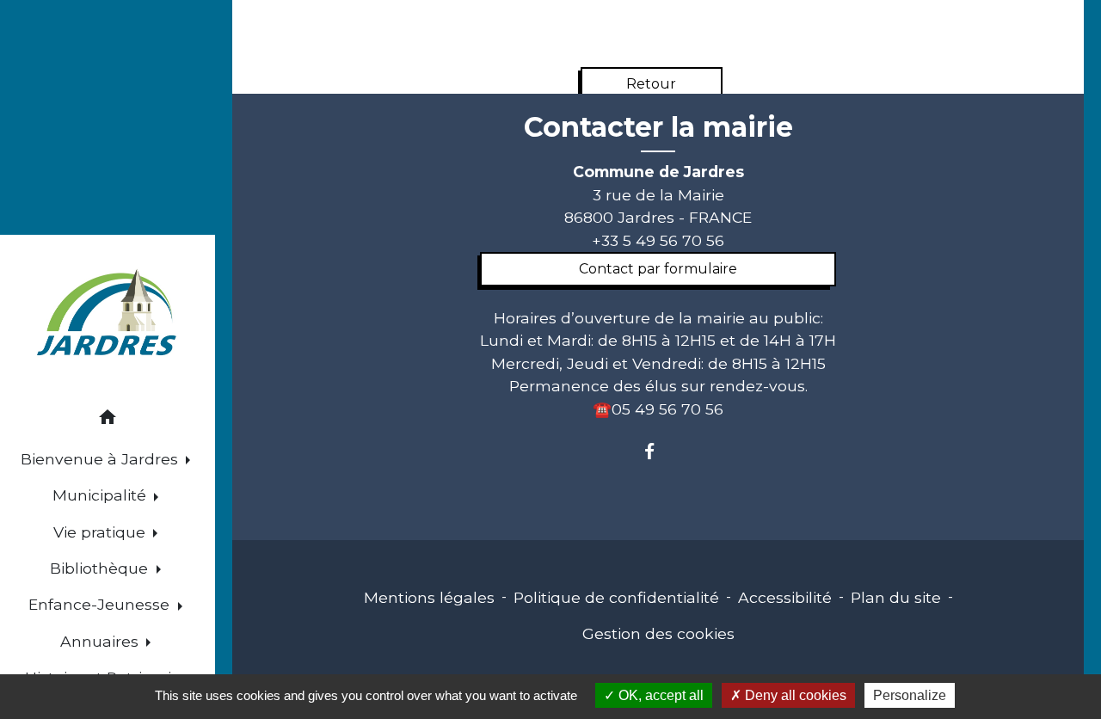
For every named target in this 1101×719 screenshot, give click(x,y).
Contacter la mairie (658, 127)
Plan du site (896, 597)
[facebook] (658, 451)
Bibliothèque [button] (101, 568)
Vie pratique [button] (101, 532)
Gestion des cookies (658, 633)
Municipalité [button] (101, 495)
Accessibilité (785, 597)
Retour (651, 84)
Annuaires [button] (101, 641)
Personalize (909, 695)
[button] (107, 420)
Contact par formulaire (658, 269)
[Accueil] (107, 314)
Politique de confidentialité (616, 597)
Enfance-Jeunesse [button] (101, 604)
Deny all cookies (793, 695)
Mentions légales (429, 597)
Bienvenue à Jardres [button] (101, 459)
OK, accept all (659, 695)
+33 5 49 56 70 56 (658, 240)
